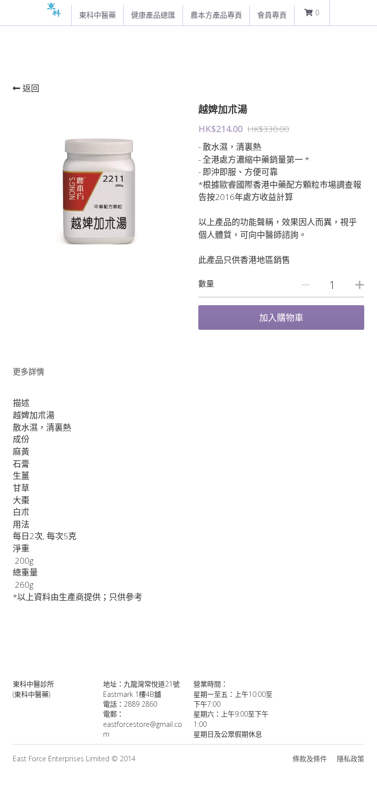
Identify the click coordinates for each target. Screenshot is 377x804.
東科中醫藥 (97, 15)
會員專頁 (272, 15)
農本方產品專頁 (216, 15)
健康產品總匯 (153, 15)
